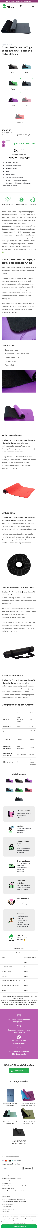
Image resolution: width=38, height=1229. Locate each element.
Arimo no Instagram (7, 1204)
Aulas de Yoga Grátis (8, 1188)
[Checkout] (27, 6)
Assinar (28, 1168)
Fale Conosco (5, 1211)
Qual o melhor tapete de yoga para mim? (13, 1199)
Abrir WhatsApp (21, 1071)
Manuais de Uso (6, 1183)
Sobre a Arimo (6, 1196)
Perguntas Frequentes (8, 1176)
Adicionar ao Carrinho (25, 144)
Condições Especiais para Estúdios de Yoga (14, 1186)
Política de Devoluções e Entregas (11, 1178)
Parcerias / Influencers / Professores (12, 1181)
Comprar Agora (19, 1226)
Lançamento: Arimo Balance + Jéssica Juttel (19, 1)
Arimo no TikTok (6, 1206)
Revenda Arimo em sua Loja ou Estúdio (13, 1191)
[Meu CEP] (21, 6)
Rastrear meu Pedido (8, 1209)
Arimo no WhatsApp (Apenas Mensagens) (14, 1201)
